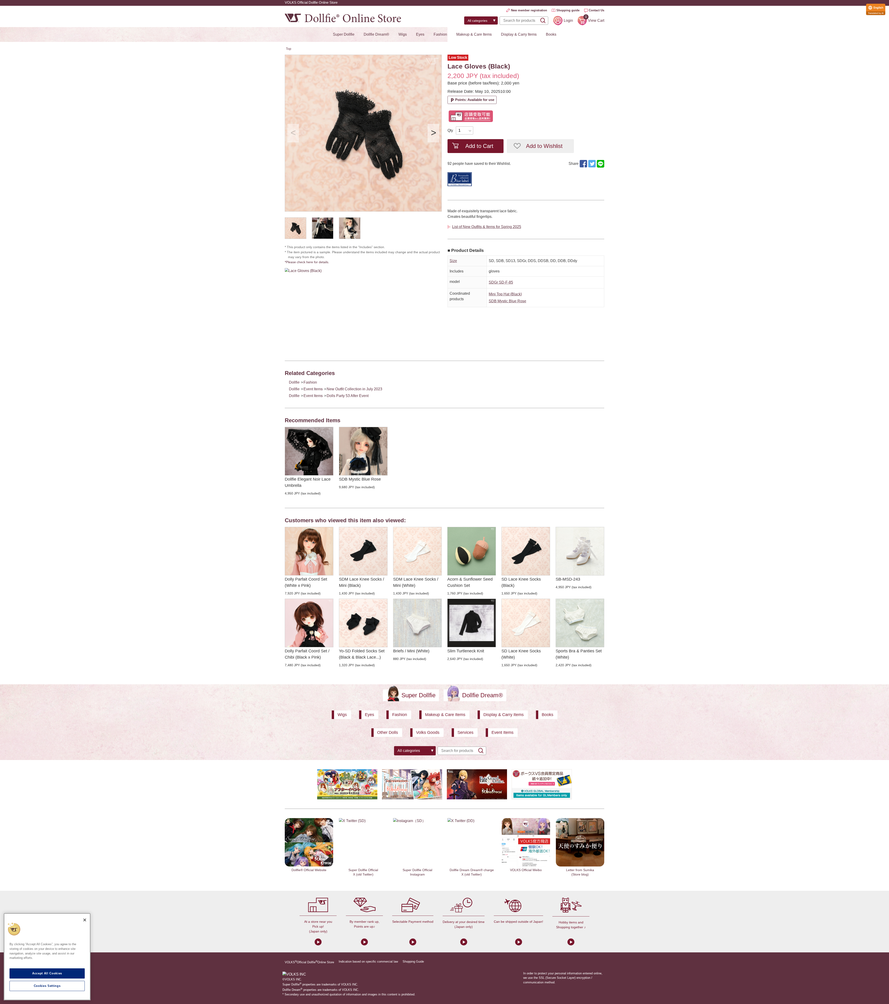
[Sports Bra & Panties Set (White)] (580, 623)
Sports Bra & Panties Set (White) (579, 654)
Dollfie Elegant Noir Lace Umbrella (308, 482)
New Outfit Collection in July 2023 (354, 389)
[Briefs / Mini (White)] (417, 623)
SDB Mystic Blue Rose (507, 301)
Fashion (440, 34)
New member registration (529, 10)
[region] (47, 956)
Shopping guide (567, 10)
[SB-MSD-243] (580, 551)
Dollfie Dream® (376, 34)
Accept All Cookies (47, 973)
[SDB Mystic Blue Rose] (363, 451)
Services (465, 732)
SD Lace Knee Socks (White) (521, 654)
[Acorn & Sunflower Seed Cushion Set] (472, 551)
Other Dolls (387, 732)
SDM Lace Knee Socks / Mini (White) (415, 582)
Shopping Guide (413, 961)
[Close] (85, 920)
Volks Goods (427, 732)
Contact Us (596, 10)
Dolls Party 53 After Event (348, 396)
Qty (450, 130)
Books (551, 34)
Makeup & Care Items (474, 34)
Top (288, 48)
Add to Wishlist (544, 146)
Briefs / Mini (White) (411, 651)
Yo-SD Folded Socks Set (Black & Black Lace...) (362, 654)
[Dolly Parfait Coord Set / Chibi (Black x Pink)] (309, 623)
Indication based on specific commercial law (368, 961)
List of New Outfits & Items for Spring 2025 (486, 227)
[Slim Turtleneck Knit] (472, 623)
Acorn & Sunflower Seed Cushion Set (470, 582)
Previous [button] (293, 133)
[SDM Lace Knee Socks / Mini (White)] (417, 551)
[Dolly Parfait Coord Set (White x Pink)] (309, 551)
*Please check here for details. (308, 262)
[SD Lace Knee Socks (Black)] (526, 551)
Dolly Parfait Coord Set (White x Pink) (306, 582)
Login (568, 20)
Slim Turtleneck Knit (465, 651)
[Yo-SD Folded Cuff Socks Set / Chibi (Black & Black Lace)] (363, 623)
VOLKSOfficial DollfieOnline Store (309, 962)
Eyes (420, 34)
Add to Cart (479, 146)
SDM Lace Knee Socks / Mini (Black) (361, 582)
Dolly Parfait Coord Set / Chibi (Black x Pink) (307, 654)
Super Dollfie (343, 34)
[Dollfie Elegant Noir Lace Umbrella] (309, 451)
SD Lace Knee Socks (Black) (521, 582)
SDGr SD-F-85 (501, 282)
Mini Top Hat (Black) (505, 294)
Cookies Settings (47, 986)
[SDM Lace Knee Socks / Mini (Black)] (363, 551)
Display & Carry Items (519, 34)
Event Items (313, 389)
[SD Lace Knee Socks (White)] (526, 623)
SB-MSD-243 (568, 579)
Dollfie (294, 382)
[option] (363, 133)
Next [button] (433, 133)
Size (453, 261)
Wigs (402, 34)
